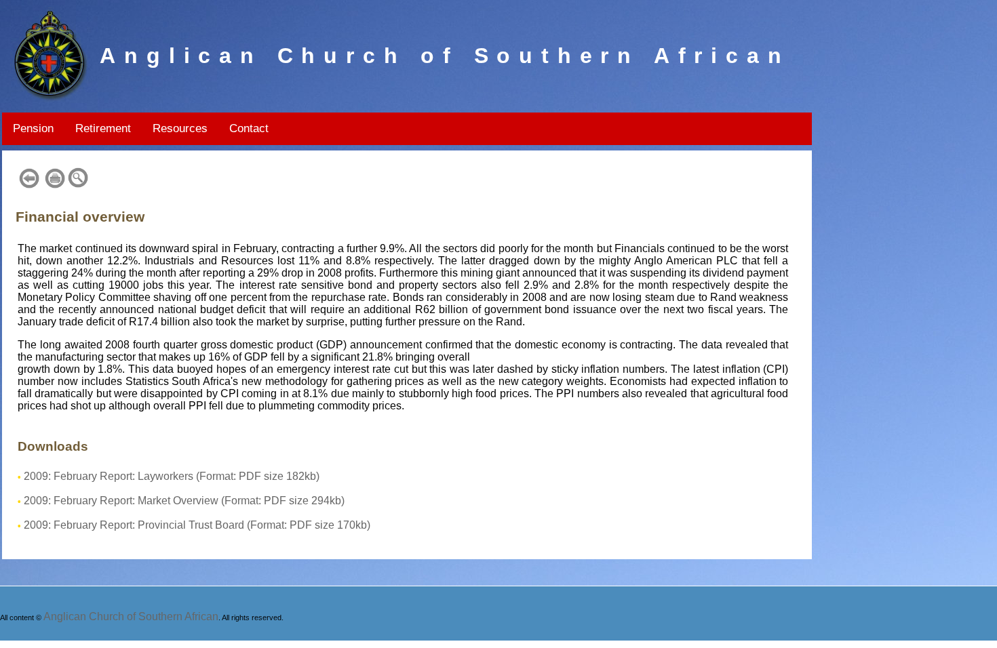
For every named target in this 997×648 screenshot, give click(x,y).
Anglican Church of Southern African (130, 616)
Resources (180, 128)
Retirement (103, 128)
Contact (249, 128)
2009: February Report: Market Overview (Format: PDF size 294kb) (184, 500)
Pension (33, 128)
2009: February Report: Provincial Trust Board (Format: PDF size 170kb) (197, 525)
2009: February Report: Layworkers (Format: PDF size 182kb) (171, 476)
